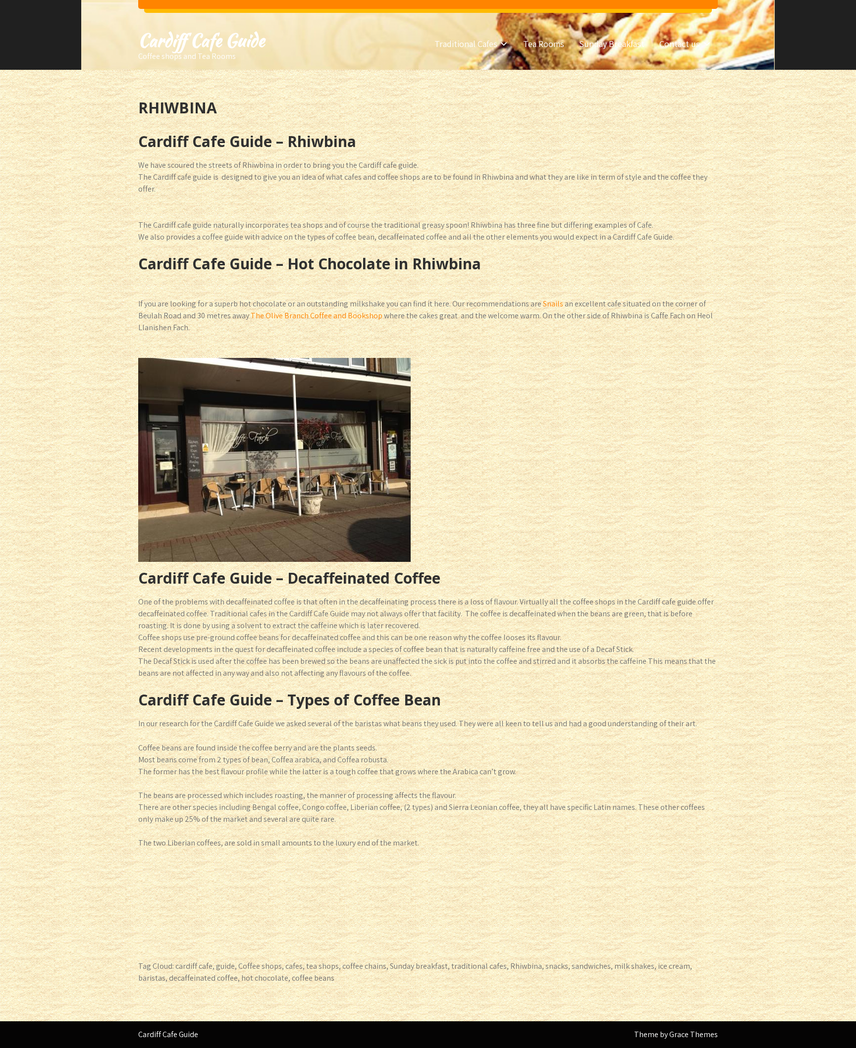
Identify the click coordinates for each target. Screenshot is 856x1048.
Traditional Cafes (465, 44)
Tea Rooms (543, 44)
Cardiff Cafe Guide (201, 40)
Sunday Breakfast (611, 44)
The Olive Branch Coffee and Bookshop (316, 315)
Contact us (679, 44)
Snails (553, 304)
